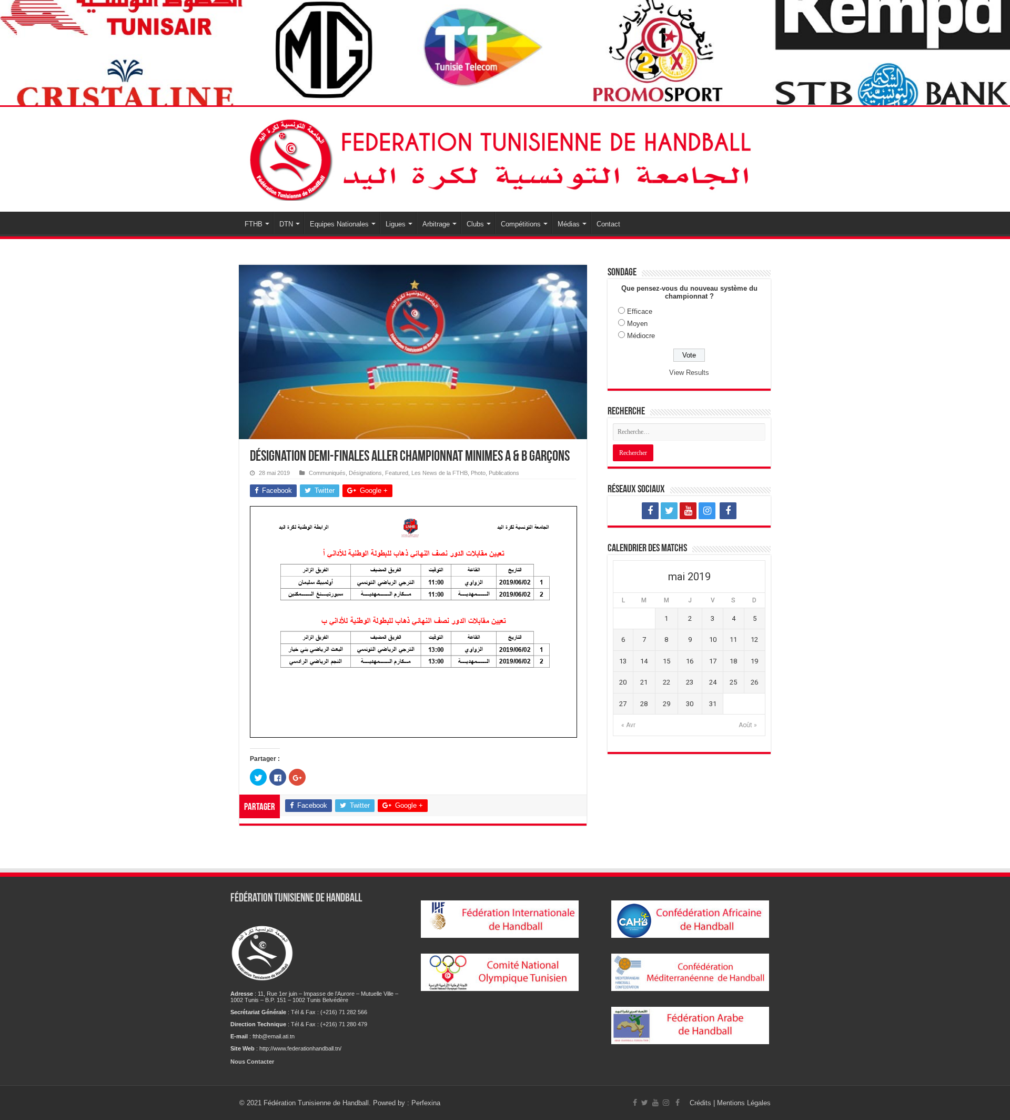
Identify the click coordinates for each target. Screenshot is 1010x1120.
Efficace (639, 311)
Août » (748, 725)
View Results (689, 372)
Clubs (475, 224)
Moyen (637, 324)
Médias (569, 224)
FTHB (253, 224)
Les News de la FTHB (439, 473)
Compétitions (521, 224)
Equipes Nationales (339, 224)
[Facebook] (650, 510)
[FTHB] (505, 157)
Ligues (396, 224)
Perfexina (425, 1103)
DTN (286, 224)
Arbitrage (436, 224)
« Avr (628, 725)
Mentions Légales (744, 1103)
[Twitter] (669, 510)
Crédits (701, 1103)
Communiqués (327, 473)
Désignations (365, 473)
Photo (478, 473)
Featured (396, 473)
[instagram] (707, 510)
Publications (504, 473)
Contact (608, 224)
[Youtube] (688, 510)
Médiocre (641, 336)
